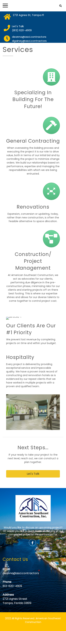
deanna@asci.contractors (21, 573)
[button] (33, 474)
